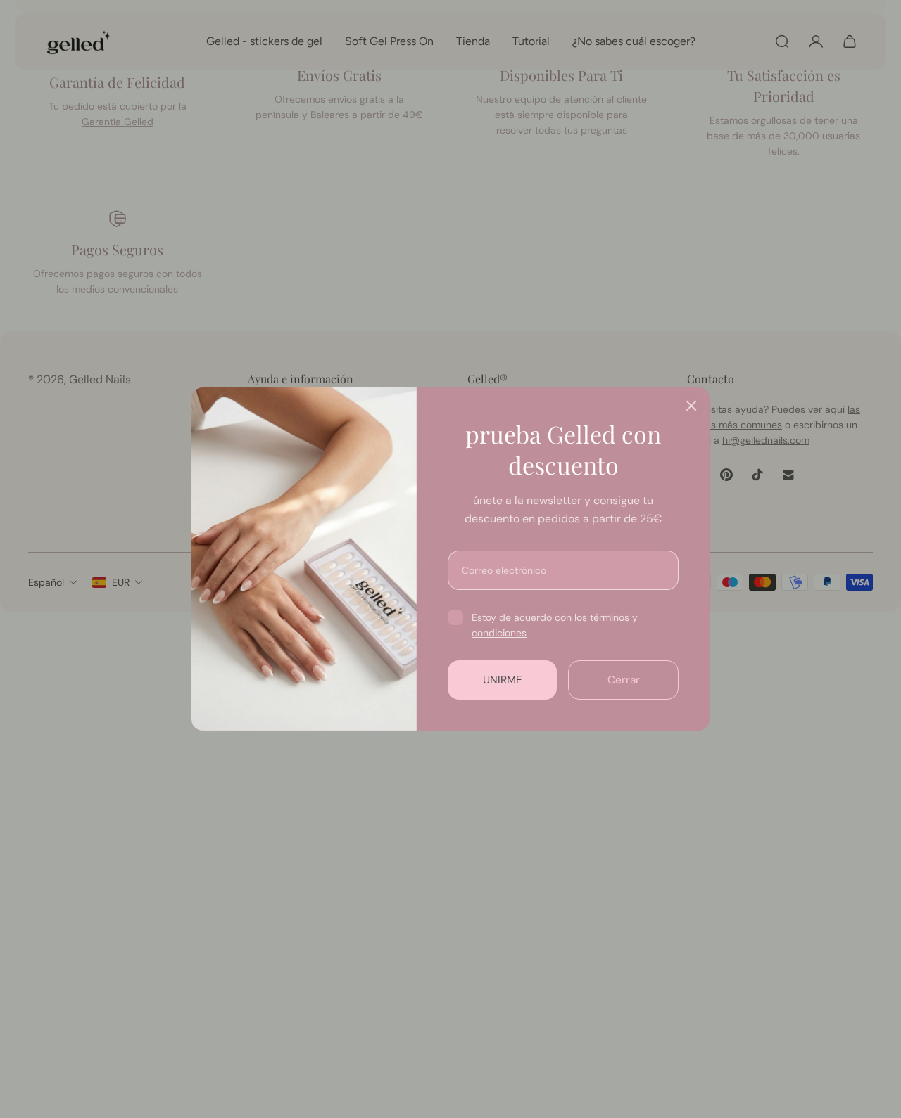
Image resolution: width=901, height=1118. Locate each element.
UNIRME (502, 680)
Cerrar (623, 680)
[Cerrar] (691, 405)
